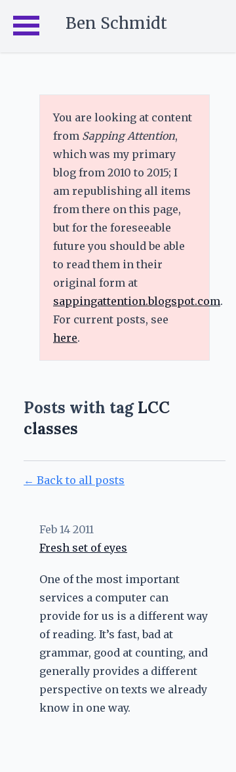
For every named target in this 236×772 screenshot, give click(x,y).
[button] (26, 26)
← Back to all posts (74, 480)
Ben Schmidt (116, 23)
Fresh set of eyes (83, 547)
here (65, 337)
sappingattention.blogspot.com (136, 301)
